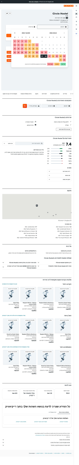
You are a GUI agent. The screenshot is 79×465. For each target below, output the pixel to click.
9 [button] (64, 48)
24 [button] (60, 56)
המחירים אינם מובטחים (40, 435)
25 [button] (57, 56)
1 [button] (29, 41)
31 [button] (60, 60)
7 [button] (45, 45)
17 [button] (60, 52)
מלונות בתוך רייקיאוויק (21, 421)
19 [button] (53, 52)
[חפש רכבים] (76, 17)
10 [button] (60, 48)
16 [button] (64, 52)
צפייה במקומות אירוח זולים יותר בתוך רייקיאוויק (13, 315)
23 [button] (64, 56)
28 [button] (45, 56)
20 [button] (49, 52)
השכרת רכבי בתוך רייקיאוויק (40, 421)
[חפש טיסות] (76, 10)
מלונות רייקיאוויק (39, 453)
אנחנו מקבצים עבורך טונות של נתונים (60, 442)
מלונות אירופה (57, 453)
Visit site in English (33, 1)
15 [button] (42, 48)
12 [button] (53, 48)
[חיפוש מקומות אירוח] (76, 13)
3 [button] (60, 45)
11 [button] (56, 48)
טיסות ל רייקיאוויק (64, 421)
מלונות (63, 453)
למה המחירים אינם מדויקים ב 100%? (60, 445)
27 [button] (49, 56)
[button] (1, 1)
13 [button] (49, 48)
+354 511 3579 (64, 22)
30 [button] (64, 60)
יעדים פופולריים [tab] (52, 412)
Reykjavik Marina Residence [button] (46, 302)
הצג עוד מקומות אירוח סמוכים (9, 284)
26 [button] (53, 56)
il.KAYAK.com (68, 453)
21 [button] (45, 52)
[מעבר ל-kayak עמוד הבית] (68, 6)
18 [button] (56, 52)
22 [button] (42, 52)
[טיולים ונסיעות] (76, 29)
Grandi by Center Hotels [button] (64, 302)
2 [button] (64, 45)
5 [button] (53, 45)
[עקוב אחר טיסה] (76, 24)
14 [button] (45, 48)
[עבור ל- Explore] (76, 21)
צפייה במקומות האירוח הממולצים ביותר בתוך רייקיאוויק (15, 347)
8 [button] (29, 45)
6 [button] (49, 45)
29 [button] (42, 56)
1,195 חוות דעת (59, 18)
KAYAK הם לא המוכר (64, 439)
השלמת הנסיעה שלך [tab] (64, 412)
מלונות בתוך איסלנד (48, 453)
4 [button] (18, 41)
